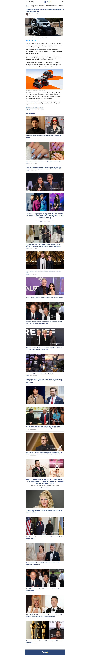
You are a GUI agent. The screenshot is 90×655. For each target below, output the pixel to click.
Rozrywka (27, 170)
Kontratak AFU (42, 5)
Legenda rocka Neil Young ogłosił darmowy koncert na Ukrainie (40, 373)
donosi (38, 49)
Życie (37, 13)
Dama (27, 163)
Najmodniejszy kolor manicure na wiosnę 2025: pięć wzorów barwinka (43, 161)
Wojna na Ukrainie (34, 5)
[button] (44, 27)
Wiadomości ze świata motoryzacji (34, 107)
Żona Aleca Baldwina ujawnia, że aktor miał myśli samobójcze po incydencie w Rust (44, 297)
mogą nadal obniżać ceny (32, 103)
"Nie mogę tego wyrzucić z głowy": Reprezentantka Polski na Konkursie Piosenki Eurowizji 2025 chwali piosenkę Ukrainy (45, 216)
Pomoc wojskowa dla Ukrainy (51, 5)
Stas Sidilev (31, 13)
